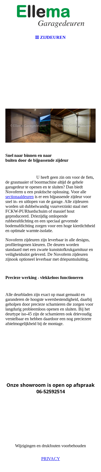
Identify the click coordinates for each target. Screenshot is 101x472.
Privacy (50, 458)
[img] (50, 16)
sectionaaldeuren (19, 196)
